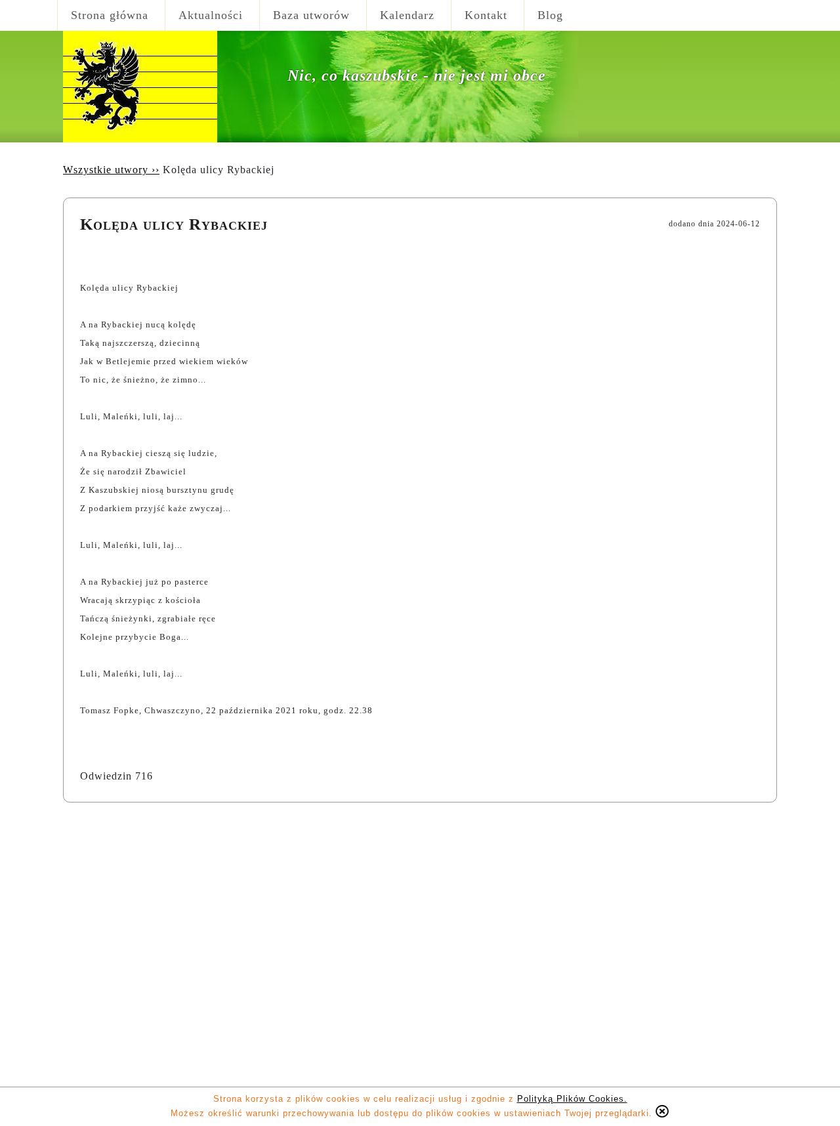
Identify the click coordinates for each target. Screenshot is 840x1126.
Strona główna (109, 15)
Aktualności (210, 15)
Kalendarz (407, 15)
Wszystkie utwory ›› (111, 169)
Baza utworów (311, 15)
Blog (550, 15)
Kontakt (486, 15)
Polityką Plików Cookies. (572, 1099)
